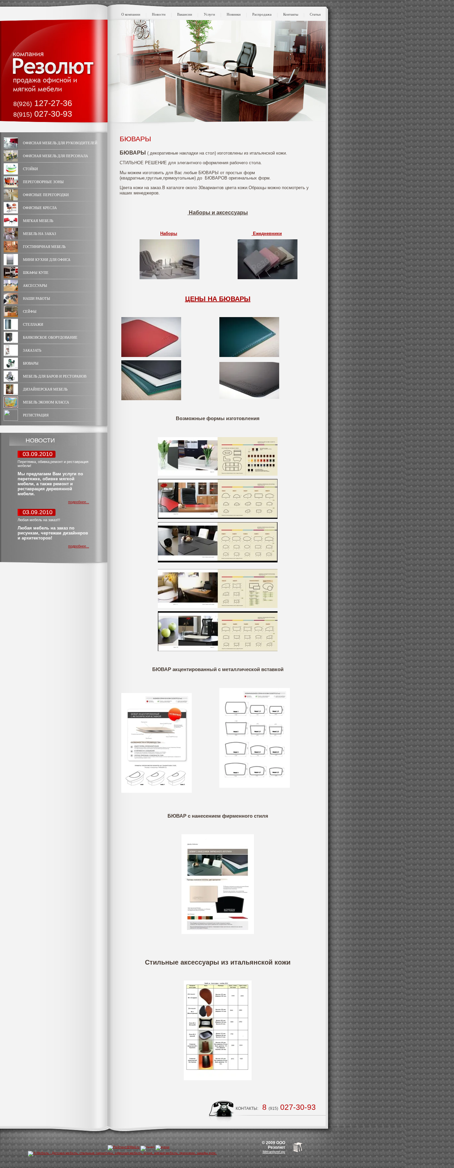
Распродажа (262, 14)
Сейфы (30, 311)
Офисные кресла (40, 208)
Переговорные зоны (43, 182)
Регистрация (36, 415)
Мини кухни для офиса (46, 260)
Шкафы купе (36, 273)
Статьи (315, 14)
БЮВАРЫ (31, 363)
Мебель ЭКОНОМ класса (46, 402)
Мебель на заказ (39, 234)
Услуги (209, 14)
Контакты (290, 14)
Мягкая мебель (38, 221)
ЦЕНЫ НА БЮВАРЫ (218, 298)
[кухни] (163, 1147)
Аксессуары (35, 286)
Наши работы (36, 298)
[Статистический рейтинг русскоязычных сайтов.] (148, 1147)
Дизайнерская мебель (45, 389)
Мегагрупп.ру (274, 1152)
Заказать (32, 350)
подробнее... (78, 502)
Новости (159, 14)
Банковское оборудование (50, 337)
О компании (130, 14)
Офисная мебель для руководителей (60, 143)
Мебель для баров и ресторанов (54, 376)
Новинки (234, 14)
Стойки (30, 169)
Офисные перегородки (46, 195)
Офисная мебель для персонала (55, 156)
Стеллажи (33, 324)
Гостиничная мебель (44, 247)
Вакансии (184, 14)
